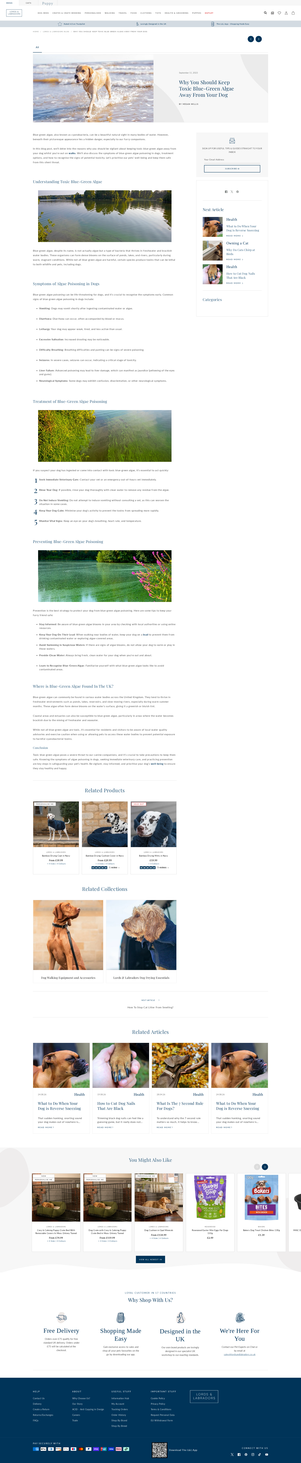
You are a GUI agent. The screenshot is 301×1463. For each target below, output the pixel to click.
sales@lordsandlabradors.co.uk (240, 1354)
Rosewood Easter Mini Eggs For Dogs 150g (210, 1231)
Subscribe (231, 169)
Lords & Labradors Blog (56, 31)
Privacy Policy (158, 1403)
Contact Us (39, 1398)
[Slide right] (259, 39)
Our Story (77, 1403)
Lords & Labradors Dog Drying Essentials (141, 978)
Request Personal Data (163, 1415)
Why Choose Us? (81, 1398)
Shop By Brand (119, 1420)
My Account (117, 1403)
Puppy (47, 3)
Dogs (9, 3)
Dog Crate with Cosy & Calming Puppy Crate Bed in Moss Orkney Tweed (107, 1231)
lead (145, 634)
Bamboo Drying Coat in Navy (56, 855)
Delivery (37, 1403)
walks (72, 153)
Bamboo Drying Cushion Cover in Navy (105, 855)
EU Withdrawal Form (162, 1420)
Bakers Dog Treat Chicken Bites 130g (261, 1230)
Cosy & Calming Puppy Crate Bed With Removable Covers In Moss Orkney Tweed (56, 1231)
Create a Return (41, 1409)
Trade (75, 1420)
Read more (234, 236)
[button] (265, 13)
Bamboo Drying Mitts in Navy (153, 855)
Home (36, 31)
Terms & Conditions (161, 1409)
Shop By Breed (119, 1426)
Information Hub (120, 1398)
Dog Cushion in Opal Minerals (158, 1230)
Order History (118, 1415)
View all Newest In (150, 1259)
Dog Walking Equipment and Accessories (68, 978)
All (37, 47)
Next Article (148, 1000)
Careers (76, 1415)
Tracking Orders (119, 1409)
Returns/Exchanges (43, 1415)
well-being (157, 763)
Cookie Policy (158, 1398)
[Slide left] (251, 39)
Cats (28, 3)
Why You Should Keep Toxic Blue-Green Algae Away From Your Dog (110, 31)
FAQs (35, 1420)
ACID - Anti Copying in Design (88, 1409)
